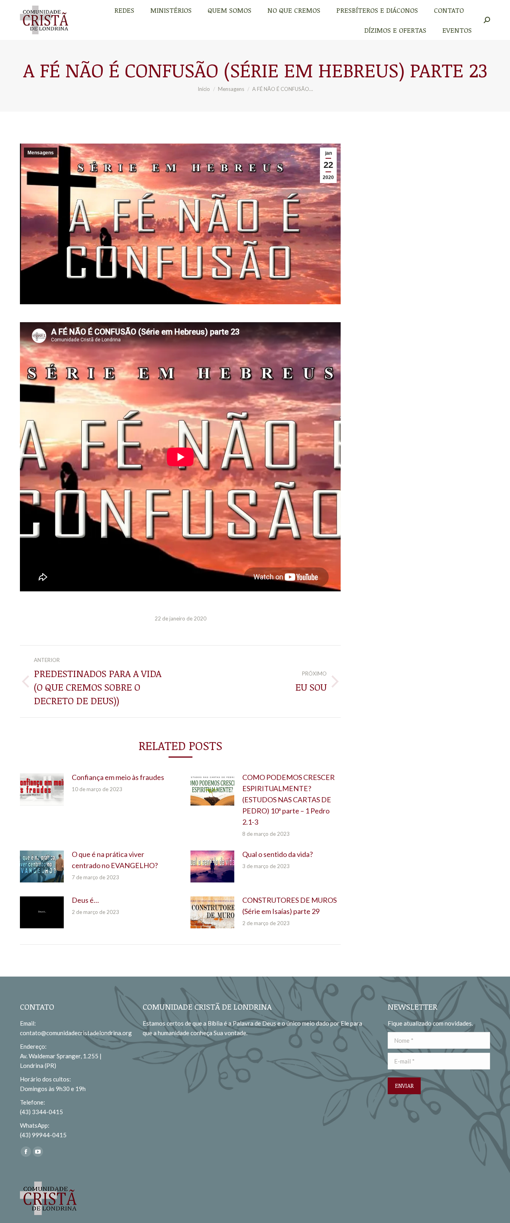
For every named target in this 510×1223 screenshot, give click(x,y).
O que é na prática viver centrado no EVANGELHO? (115, 860)
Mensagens (40, 153)
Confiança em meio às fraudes (118, 777)
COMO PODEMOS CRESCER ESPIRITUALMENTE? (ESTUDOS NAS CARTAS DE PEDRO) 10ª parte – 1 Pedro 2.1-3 (288, 799)
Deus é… (85, 900)
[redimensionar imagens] (42, 789)
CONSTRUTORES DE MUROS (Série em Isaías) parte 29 (289, 906)
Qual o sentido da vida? (277, 854)
